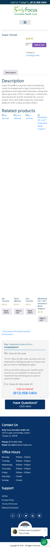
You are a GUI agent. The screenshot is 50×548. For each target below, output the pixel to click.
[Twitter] (26, 515)
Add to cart (39, 45)
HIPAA (5, 496)
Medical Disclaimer (10, 507)
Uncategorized (32, 55)
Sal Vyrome (7, 334)
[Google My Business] (32, 515)
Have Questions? (25, 404)
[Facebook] (19, 515)
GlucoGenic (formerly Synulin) (16, 331)
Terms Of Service (9, 504)
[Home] (25, 10)
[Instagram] (12, 515)
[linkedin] (39, 515)
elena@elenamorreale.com (20, 445)
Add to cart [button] (19, 311)
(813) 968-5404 (37, 2)
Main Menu (25, 21)
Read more (6, 311)
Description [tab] (10, 72)
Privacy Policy (8, 500)
